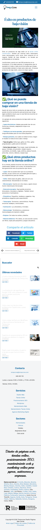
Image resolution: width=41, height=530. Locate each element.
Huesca (26, 489)
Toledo (6, 499)
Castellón (29, 486)
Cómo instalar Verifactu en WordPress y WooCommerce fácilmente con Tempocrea (15, 322)
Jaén (12, 491)
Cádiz (23, 486)
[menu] (36, 7)
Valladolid (18, 499)
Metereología (7, 210)
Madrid (10, 493)
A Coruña (20, 482)
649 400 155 (20, 376)
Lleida (34, 491)
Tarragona (28, 497)
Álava (11, 484)
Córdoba (10, 487)
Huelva (21, 489)
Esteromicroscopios (9, 189)
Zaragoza (31, 499)
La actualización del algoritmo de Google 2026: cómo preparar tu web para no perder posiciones (14, 292)
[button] (14, 233)
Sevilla (18, 497)
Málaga (15, 493)
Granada (7, 489)
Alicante (33, 482)
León (30, 491)
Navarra (26, 493)
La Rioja (25, 491)
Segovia (12, 497)
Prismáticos (7, 196)
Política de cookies (21, 523)
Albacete (27, 482)
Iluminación (7, 207)
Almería (6, 484)
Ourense (33, 493)
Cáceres (17, 486)
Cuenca (16, 487)
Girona (29, 487)
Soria (22, 497)
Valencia (12, 499)
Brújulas (6, 215)
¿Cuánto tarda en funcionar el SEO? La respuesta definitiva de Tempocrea (15, 277)
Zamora (24, 499)
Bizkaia (6, 486)
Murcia (21, 493)
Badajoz (26, 484)
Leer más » (5, 282)
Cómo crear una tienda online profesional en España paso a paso (14, 306)
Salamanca (22, 495)
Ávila (21, 484)
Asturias (16, 484)
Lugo (5, 493)
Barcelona (33, 484)
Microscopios (7, 184)
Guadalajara (14, 489)
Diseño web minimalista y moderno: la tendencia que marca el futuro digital (14, 352)
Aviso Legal (9, 523)
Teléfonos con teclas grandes (12, 131)
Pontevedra (14, 495)
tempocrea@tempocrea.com (19, 372)
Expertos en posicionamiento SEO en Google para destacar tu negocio (15, 336)
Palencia (6, 495)
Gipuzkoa (23, 487)
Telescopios (7, 201)
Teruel (35, 497)
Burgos (11, 486)
